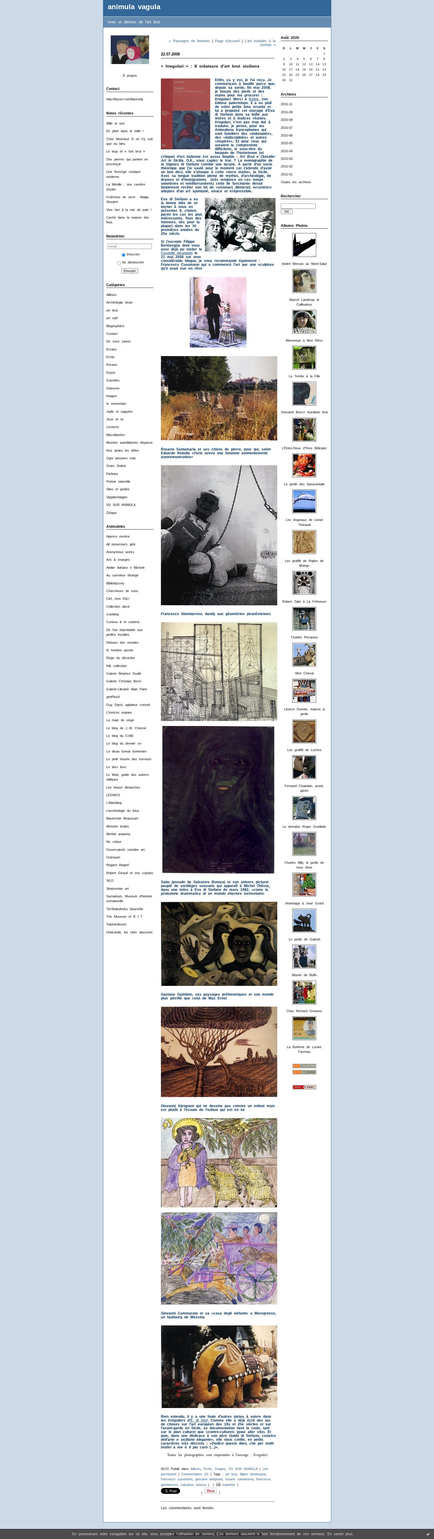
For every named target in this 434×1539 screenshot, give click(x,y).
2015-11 (286, 104)
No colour (113, 841)
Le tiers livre (116, 767)
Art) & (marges (118, 559)
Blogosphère (115, 326)
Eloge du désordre (120, 658)
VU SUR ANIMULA (121, 505)
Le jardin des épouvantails (304, 484)
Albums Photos (294, 226)
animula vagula (134, 7)
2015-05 (287, 143)
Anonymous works (120, 552)
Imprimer (228, 1484)
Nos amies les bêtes (122, 450)
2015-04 (287, 151)
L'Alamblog (114, 802)
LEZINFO (113, 795)
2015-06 (287, 135)
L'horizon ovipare (119, 712)
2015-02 (287, 166)
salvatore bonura (193, 1484)
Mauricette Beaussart (122, 818)
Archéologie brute (119, 302)
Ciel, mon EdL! (117, 598)
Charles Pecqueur (304, 637)
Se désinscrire (133, 262)
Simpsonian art (117, 888)
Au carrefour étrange (122, 575)
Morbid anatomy (118, 834)
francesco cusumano (176, 1479)
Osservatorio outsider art (125, 849)
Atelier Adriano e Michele (125, 567)
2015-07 (287, 128)
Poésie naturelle (118, 481)
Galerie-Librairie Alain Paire (126, 689)
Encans (111, 364)
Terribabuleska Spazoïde (124, 909)
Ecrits (110, 357)
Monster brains (117, 826)
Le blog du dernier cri (123, 743)
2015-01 (287, 174)
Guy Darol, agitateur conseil (128, 705)
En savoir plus (340, 1534)
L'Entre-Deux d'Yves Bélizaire (304, 448)
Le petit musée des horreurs (128, 759)
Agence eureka (117, 536)
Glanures (113, 388)
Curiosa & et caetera (122, 622)
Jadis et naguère (119, 411)
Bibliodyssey (115, 583)
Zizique (111, 512)
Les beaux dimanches (123, 787)
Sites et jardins (118, 489)
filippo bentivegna (253, 1474)
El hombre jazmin (119, 650)
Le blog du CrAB (119, 735)
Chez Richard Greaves (304, 1011)
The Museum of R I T (124, 916)
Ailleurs (111, 294)
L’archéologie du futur (122, 810)
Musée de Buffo (304, 975)
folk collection (116, 666)
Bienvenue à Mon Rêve (304, 340)
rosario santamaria (239, 1479)
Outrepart (113, 857)
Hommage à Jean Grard (304, 903)
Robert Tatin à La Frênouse (304, 601)
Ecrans (111, 349)
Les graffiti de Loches (304, 750)
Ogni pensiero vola (121, 458)
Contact (112, 333)
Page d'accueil (227, 41)
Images (111, 396)
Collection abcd (117, 606)
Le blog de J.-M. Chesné (126, 728)
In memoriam (116, 403)
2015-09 (287, 112)
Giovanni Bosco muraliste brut (304, 412)
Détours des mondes (122, 642)
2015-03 (287, 158)
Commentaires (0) (194, 1474)
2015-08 (287, 120)
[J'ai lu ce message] (428, 1534)
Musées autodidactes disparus (129, 442)
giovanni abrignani (208, 1479)
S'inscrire (133, 254)
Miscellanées (115, 435)
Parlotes (112, 474)
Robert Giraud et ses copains (129, 873)
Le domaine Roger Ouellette (304, 826)
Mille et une (115, 123)
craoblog (112, 614)
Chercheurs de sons (122, 591)
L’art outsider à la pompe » (260, 43)
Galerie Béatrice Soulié (123, 673)
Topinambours (116, 924)
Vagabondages (117, 497)
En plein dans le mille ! (124, 131)
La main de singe (120, 720)
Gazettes (113, 380)
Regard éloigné (117, 865)
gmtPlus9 (113, 697)
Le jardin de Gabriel (304, 939)
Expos (110, 372)
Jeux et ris (115, 419)
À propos (130, 75)
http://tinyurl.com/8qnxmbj (124, 99)
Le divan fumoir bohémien (126, 751)
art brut (112, 310)
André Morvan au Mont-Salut (304, 263)
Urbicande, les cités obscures (129, 932)
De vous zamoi (118, 341)
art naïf (112, 318)
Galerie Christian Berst (123, 681)
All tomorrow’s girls (121, 544)
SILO (110, 880)
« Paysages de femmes (189, 41)
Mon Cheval (304, 673)
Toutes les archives (296, 182)
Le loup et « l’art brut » (125, 151)
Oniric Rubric (116, 466)
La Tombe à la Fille (304, 376)
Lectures (112, 427)
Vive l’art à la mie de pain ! (128, 210)
